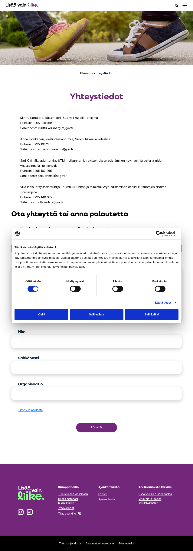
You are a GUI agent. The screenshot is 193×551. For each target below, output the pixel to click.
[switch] (75, 289)
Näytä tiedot (163, 302)
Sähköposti (28, 358)
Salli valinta (96, 314)
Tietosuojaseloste (30, 410)
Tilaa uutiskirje (69, 513)
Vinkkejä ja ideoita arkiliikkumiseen (150, 500)
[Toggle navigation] (185, 5)
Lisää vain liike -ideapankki (155, 494)
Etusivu (85, 73)
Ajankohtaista (106, 499)
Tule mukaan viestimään (73, 494)
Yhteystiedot (66, 507)
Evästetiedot (126, 543)
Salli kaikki (152, 314)
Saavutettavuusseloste (100, 543)
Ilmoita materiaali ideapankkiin (68, 500)
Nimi (22, 332)
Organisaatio (30, 384)
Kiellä (41, 314)
